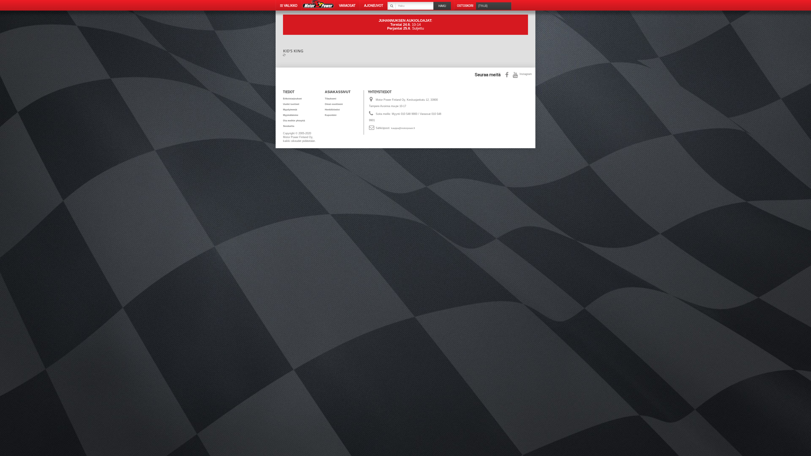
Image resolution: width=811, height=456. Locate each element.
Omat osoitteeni (334, 104)
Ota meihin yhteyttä (294, 120)
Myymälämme (290, 115)
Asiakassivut (338, 92)
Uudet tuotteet (291, 104)
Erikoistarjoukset (292, 98)
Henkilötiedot (332, 109)
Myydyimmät (290, 109)
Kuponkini (330, 115)
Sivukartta (288, 126)
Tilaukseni (330, 98)
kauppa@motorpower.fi (403, 128)
